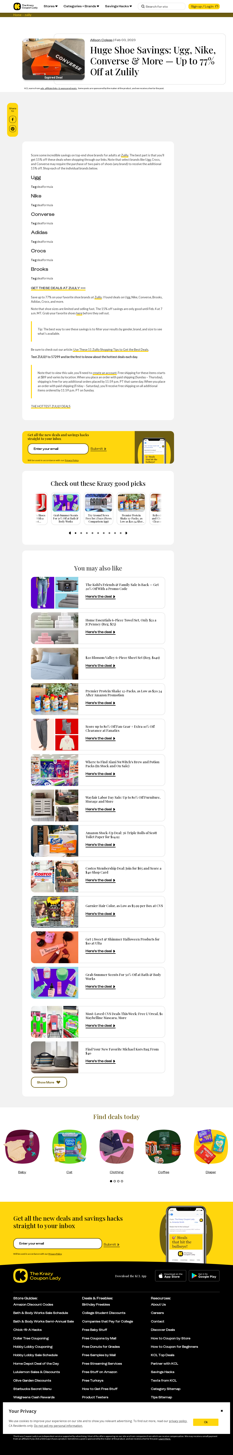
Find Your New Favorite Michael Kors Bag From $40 (122, 1051)
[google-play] (204, 1275)
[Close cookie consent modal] (221, 1411)
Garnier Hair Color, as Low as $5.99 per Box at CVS (124, 905)
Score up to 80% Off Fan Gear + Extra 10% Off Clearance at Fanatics (120, 728)
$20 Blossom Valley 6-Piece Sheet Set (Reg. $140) (123, 657)
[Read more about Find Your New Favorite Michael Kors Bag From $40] (54, 1057)
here (79, 313)
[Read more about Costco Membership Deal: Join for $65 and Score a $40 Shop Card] (54, 876)
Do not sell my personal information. (58, 1426)
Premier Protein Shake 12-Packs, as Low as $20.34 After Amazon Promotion (124, 693)
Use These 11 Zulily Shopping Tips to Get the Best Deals (110, 349)
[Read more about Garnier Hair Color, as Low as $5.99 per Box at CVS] (54, 912)
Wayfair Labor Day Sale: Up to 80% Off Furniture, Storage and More (123, 799)
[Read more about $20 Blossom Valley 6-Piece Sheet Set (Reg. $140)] (54, 664)
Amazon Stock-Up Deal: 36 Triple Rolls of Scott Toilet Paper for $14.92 (121, 834)
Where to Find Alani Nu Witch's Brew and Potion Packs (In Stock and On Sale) (122, 764)
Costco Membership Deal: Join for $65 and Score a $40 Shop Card (123, 870)
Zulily (124, 155)
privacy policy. (178, 1421)
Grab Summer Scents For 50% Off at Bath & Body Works (123, 976)
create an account (105, 373)
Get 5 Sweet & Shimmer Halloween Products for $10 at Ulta (123, 941)
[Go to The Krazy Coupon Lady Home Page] (25, 6)
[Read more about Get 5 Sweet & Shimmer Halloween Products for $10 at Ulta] (54, 947)
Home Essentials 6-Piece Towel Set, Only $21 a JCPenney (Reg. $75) (121, 622)
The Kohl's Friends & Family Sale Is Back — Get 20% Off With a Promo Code (122, 586)
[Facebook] (12, 119)
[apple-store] (170, 1275)
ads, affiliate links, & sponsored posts (58, 88)
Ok (206, 1422)
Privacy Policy (72, 460)
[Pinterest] (12, 128)
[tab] (75, 533)
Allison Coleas (101, 40)
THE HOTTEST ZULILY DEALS (50, 406)
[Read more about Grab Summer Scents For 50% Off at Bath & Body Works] (54, 983)
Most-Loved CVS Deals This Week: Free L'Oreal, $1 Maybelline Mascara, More (124, 1015)
